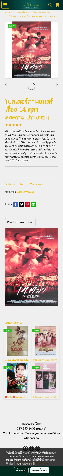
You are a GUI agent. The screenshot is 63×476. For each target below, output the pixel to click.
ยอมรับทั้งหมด (39, 470)
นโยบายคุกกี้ (28, 463)
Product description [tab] (20, 222)
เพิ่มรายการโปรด (15, 184)
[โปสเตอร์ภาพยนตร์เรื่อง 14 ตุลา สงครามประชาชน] (31, 50)
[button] (49, 5)
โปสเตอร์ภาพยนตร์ (25, 191)
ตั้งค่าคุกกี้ (21, 470)
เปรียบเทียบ (37, 184)
